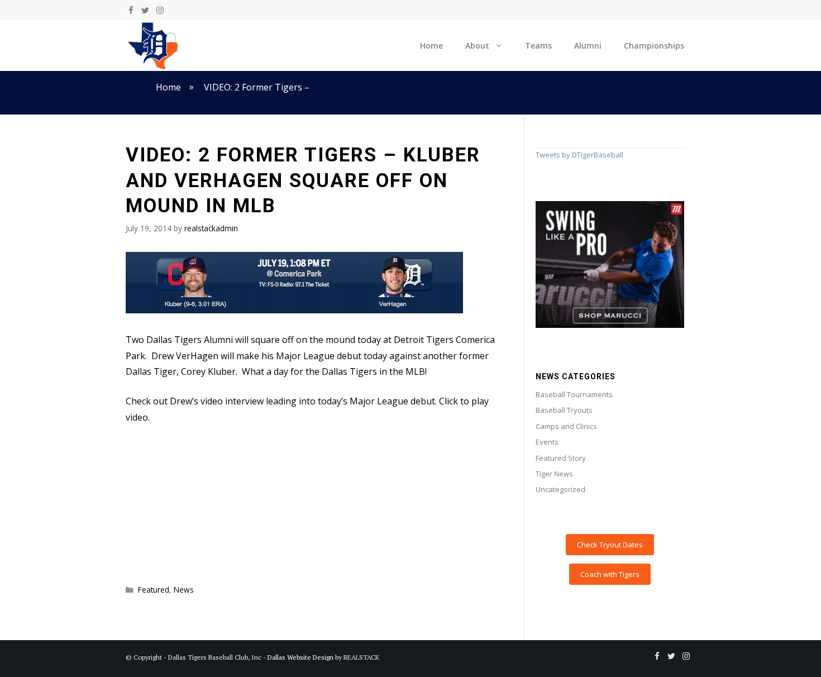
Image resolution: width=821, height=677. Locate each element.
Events (547, 442)
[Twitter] (145, 11)
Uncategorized (560, 489)
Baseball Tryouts (564, 410)
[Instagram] (160, 11)
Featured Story (561, 458)
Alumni (588, 45)
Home (431, 45)
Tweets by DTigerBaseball (579, 155)
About (477, 45)
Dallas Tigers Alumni (189, 339)
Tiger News (554, 474)
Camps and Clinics (566, 426)
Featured (153, 589)
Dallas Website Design (300, 657)
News (184, 589)
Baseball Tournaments (574, 394)
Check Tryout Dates (610, 545)
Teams (538, 45)
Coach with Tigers (609, 574)
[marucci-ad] (610, 325)
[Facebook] (131, 11)
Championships (654, 45)
